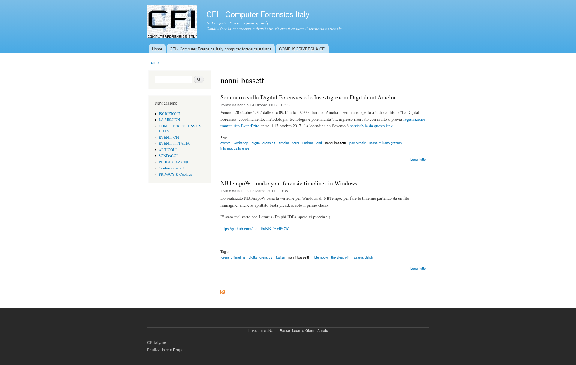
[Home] (173, 22)
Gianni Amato (316, 330)
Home (157, 49)
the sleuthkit (340, 257)
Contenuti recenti (172, 168)
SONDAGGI (168, 155)
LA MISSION (169, 119)
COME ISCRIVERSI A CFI (302, 49)
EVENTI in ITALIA (174, 143)
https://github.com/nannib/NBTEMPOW (254, 228)
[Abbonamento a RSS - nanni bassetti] (222, 290)
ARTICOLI (168, 149)
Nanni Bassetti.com (284, 330)
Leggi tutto (418, 159)
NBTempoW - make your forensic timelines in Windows (288, 183)
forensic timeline (232, 257)
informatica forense (234, 148)
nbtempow (320, 257)
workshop (241, 142)
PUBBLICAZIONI (173, 162)
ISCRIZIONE (169, 113)
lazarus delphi (363, 257)
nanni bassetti (335, 142)
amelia (284, 142)
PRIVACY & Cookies (175, 174)
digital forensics (263, 142)
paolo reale (358, 142)
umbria (307, 142)
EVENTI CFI (169, 137)
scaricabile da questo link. (372, 126)
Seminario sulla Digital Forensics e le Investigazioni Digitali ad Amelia (307, 97)
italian (280, 257)
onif (319, 142)
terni (295, 142)
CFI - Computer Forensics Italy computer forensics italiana (221, 49)
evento (225, 142)
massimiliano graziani (386, 142)
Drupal (178, 349)
